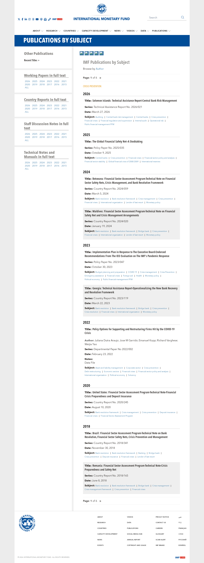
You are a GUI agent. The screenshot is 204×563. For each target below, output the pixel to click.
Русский (182, 539)
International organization (112, 203)
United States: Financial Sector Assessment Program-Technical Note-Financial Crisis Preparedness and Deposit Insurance (130, 394)
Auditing (99, 117)
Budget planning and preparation (110, 272)
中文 (180, 522)
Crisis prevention (158, 117)
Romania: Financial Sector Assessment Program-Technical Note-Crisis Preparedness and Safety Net (126, 467)
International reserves (151, 162)
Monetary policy (153, 203)
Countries (70, 31)
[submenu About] (42, 31)
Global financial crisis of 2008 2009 (123, 162)
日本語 (180, 534)
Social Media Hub (134, 534)
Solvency (132, 375)
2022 (56, 81)
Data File (90, 363)
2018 (42, 85)
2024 (42, 81)
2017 (49, 85)
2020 (27, 85)
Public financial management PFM (99, 124)
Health (139, 276)
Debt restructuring (93, 372)
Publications (160, 31)
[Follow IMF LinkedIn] (26, 19)
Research (52, 31)
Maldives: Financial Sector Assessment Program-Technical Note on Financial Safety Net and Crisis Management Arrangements (130, 213)
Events (100, 545)
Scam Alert (161, 539)
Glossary (160, 534)
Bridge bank (143, 231)
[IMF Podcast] (41, 19)
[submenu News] (122, 31)
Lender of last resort (134, 203)
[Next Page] (100, 78)
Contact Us (161, 522)
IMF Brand (160, 545)
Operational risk (157, 121)
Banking (142, 453)
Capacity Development (95, 31)
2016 (56, 85)
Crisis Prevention (167, 272)
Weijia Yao (91, 344)
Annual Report (133, 539)
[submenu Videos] (136, 31)
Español (182, 545)
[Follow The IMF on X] (19, 19)
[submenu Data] (148, 31)
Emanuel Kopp (147, 340)
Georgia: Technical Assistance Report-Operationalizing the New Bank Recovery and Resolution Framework (131, 290)
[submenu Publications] (169, 31)
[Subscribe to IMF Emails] (45, 19)
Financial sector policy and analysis (160, 158)
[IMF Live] (180, 557)
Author (100, 69)
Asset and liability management (109, 368)
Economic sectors (111, 372)
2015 (64, 85)
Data (143, 31)
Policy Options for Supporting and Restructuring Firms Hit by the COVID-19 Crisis (130, 331)
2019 (34, 85)
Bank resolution (102, 199)
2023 (49, 81)
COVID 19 (132, 272)
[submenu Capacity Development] (110, 31)
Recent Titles (30, 60)
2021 (64, 81)
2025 (34, 81)
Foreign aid (128, 276)
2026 (27, 81)
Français (182, 528)
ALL (27, 88)
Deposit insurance (167, 413)
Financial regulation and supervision (116, 121)
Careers (159, 528)
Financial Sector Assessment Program (117, 416)
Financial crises (91, 121)
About (36, 31)
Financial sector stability (95, 162)
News (117, 31)
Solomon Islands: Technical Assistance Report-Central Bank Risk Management (134, 100)
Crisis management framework (98, 489)
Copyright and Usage (136, 545)
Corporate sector (133, 368)
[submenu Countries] (78, 31)
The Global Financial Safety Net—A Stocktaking (117, 141)
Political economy (92, 280)
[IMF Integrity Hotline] (49, 19)
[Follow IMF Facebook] (22, 19)
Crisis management (146, 199)
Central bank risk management (119, 117)
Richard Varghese (167, 340)
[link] (82, 53)
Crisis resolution (91, 312)
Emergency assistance (94, 276)
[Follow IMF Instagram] (29, 19)
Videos (131, 31)
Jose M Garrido (129, 340)
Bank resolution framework (123, 199)
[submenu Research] (59, 31)
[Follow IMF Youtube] (37, 19)
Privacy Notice (162, 517)
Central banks (142, 117)
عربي (180, 517)
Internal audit (141, 121)
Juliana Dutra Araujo (107, 340)
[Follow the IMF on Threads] (33, 19)
